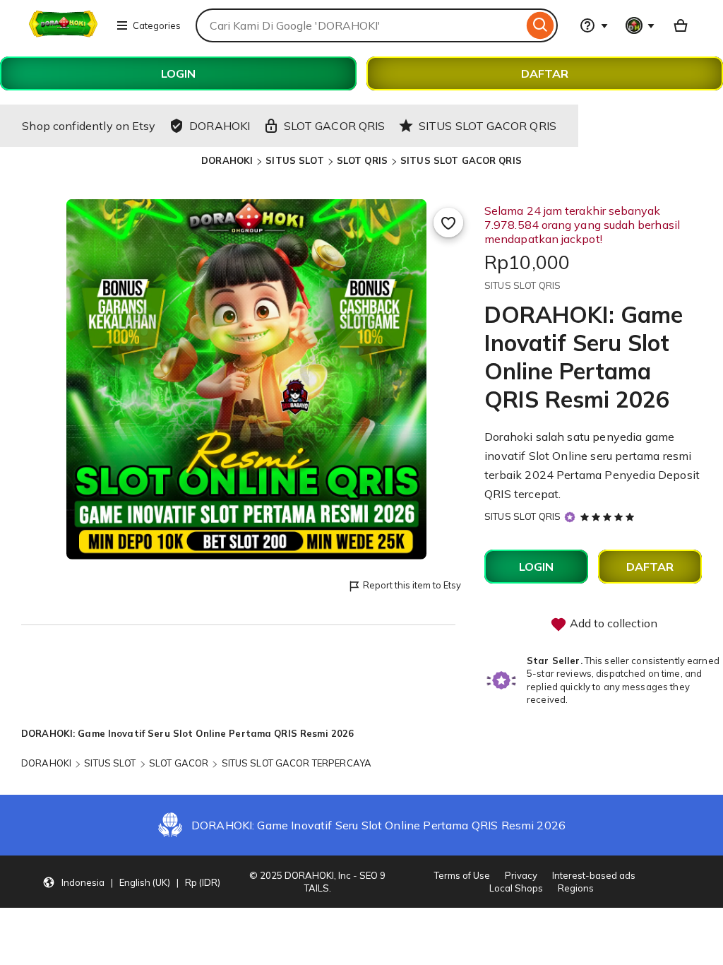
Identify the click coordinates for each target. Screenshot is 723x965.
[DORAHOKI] (63, 34)
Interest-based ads (593, 875)
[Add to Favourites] (448, 222)
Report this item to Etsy (412, 585)
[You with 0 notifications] (640, 25)
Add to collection (612, 623)
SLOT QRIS (362, 160)
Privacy (521, 875)
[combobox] (359, 25)
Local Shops (516, 888)
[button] (131, 881)
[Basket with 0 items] (681, 25)
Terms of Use (462, 875)
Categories (157, 25)
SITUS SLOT (294, 160)
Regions (576, 888)
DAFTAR (544, 73)
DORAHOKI (227, 160)
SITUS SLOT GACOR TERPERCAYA (297, 763)
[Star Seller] (569, 517)
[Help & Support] (593, 25)
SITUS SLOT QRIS (522, 516)
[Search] (540, 25)
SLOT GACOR (178, 763)
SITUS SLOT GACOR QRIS (461, 160)
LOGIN (178, 73)
